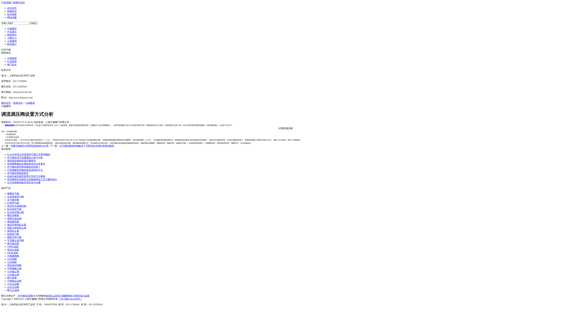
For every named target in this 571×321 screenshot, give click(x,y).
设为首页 (12, 8)
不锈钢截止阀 (14, 268)
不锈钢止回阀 (14, 281)
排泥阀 (29, 296)
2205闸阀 (12, 262)
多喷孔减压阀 (14, 218)
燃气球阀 (12, 278)
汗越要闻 (12, 58)
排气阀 (21, 296)
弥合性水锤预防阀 (16, 206)
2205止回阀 (13, 287)
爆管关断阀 (13, 215)
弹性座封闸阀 (14, 265)
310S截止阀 (13, 271)
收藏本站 (12, 11)
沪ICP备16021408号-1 (71, 299)
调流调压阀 (13, 221)
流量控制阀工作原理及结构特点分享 (30, 146)
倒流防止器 (13, 231)
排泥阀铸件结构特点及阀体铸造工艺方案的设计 (32, 179)
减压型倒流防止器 (16, 225)
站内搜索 (12, 14)
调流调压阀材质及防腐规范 (21, 160)
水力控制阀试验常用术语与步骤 (23, 182)
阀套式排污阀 (14, 237)
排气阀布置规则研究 (18, 173)
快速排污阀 (13, 234)
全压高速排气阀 (15, 196)
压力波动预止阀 (15, 212)
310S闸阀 (12, 259)
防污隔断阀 (64, 296)
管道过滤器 (84, 296)
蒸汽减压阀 (13, 243)
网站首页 (20, 2)
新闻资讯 (12, 35)
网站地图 (12, 17)
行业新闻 (12, 61)
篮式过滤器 (13, 249)
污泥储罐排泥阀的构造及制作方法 (25, 170)
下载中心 (12, 38)
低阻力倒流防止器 (16, 228)
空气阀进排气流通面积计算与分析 (25, 157)
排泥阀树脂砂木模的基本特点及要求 (26, 164)
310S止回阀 (13, 284)
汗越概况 (12, 28)
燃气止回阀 (13, 290)
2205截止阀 (13, 274)
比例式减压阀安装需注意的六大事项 (26, 176)
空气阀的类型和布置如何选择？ (23, 167)
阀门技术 (12, 64)
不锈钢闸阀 (13, 256)
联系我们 (12, 44)
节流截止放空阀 (15, 240)
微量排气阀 (13, 193)
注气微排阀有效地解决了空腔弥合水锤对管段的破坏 (86, 146)
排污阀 (73, 296)
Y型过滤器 (12, 246)
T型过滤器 (12, 253)
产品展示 (12, 31)
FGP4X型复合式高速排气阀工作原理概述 (28, 154)
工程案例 (12, 41)
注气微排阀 (13, 200)
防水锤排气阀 (14, 209)
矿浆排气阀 (13, 203)
